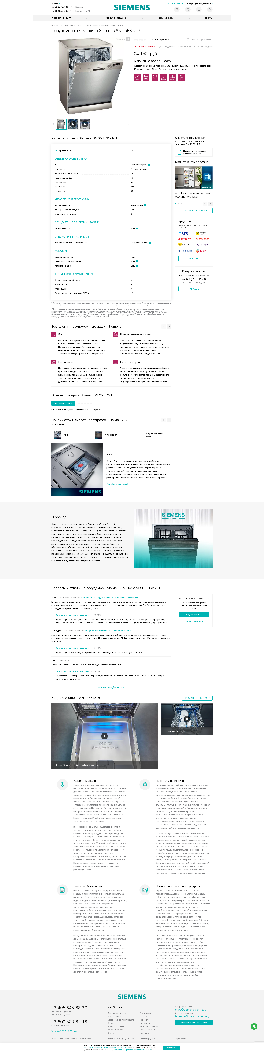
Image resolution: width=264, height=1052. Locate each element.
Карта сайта (180, 1039)
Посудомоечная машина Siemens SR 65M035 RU (108, 631)
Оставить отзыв (63, 403)
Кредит (111, 1023)
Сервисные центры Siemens (121, 1020)
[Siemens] (132, 7)
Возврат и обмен (116, 1026)
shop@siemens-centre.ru (190, 1009)
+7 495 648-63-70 (62, 7)
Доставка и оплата (117, 1013)
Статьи (143, 1016)
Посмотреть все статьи (194, 211)
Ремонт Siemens (115, 1030)
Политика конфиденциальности (121, 1039)
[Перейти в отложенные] (177, 9)
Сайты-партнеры (148, 1030)
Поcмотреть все (194, 621)
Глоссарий (145, 1023)
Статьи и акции (175, 4)
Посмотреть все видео (197, 698)
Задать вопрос (193, 614)
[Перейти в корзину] (199, 9)
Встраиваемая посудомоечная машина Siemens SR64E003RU (110, 597)
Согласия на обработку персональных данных (132, 1050)
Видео (111, 1033)
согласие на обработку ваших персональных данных (105, 1048)
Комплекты (166, 18)
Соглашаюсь (172, 1048)
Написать (194, 289)
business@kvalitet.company (192, 1016)
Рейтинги (144, 1020)
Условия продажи (147, 1039)
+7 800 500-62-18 (62, 10)
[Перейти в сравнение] (188, 9)
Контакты (144, 1033)
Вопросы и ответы (149, 1026)
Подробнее (194, 259)
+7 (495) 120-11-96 (194, 279)
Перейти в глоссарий (117, 484)
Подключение (114, 1016)
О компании (145, 1013)
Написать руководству (194, 1022)
